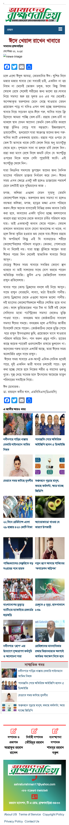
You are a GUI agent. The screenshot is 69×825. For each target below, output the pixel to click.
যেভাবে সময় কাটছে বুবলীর (18, 481)
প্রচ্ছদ (10, 30)
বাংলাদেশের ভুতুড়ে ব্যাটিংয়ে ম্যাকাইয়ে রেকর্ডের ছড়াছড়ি (18, 610)
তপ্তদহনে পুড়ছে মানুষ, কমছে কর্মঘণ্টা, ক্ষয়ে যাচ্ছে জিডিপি (49, 486)
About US (10, 814)
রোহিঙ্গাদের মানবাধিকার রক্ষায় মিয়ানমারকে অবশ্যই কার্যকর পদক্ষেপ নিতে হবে (49, 651)
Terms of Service (30, 814)
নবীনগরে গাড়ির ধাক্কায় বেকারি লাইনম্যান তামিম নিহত (16, 445)
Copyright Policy (53, 814)
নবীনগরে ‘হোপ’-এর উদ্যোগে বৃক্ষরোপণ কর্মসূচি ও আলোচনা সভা (17, 651)
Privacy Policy (13, 821)
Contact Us (32, 821)
